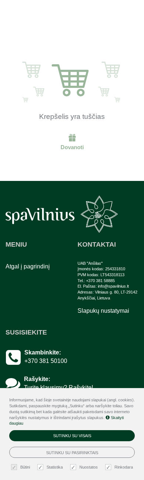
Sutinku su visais (72, 435)
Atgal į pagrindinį (28, 266)
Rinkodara (123, 467)
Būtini (25, 467)
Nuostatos (88, 467)
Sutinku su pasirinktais (72, 452)
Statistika (55, 467)
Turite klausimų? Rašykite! (58, 387)
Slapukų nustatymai (103, 311)
